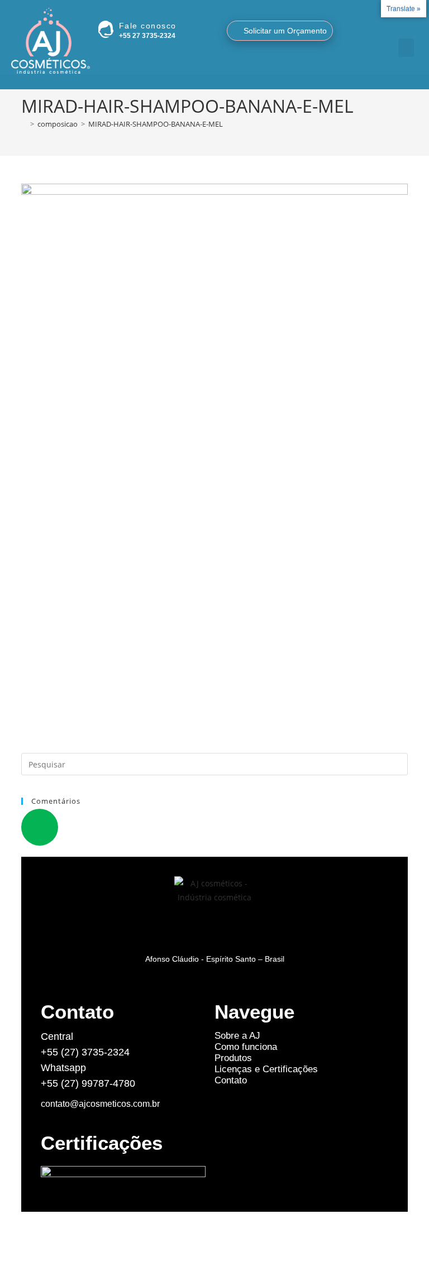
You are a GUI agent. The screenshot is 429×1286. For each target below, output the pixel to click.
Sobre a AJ (237, 1035)
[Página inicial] (24, 124)
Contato (230, 1080)
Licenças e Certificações (266, 1069)
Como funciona (245, 1047)
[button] (406, 48)
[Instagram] (391, 27)
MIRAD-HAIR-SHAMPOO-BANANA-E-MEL (155, 124)
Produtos (233, 1058)
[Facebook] (404, 27)
